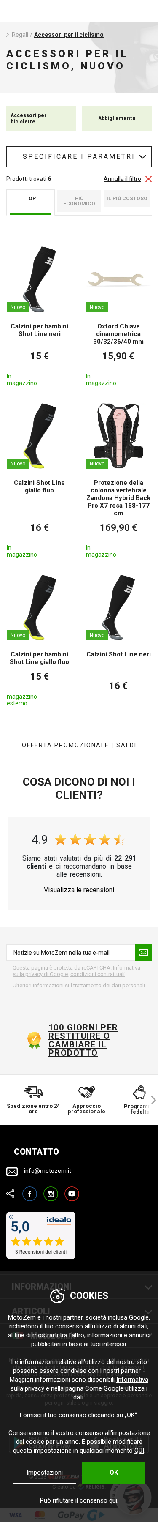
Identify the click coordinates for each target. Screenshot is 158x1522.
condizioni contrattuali (97, 974)
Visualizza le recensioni (79, 890)
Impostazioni (45, 1472)
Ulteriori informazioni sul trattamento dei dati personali (79, 985)
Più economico (79, 201)
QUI (139, 1450)
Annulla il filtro (122, 179)
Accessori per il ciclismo (69, 35)
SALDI (126, 745)
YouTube (71, 1190)
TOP (30, 199)
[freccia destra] (149, 1100)
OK (114, 1472)
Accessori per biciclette (29, 118)
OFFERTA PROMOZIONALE (65, 745)
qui (113, 1500)
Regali (20, 35)
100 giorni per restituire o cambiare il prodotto (83, 1040)
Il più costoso (127, 199)
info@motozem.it (47, 1171)
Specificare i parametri (79, 157)
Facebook (29, 1190)
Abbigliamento (117, 118)
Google (139, 1317)
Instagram (50, 1190)
